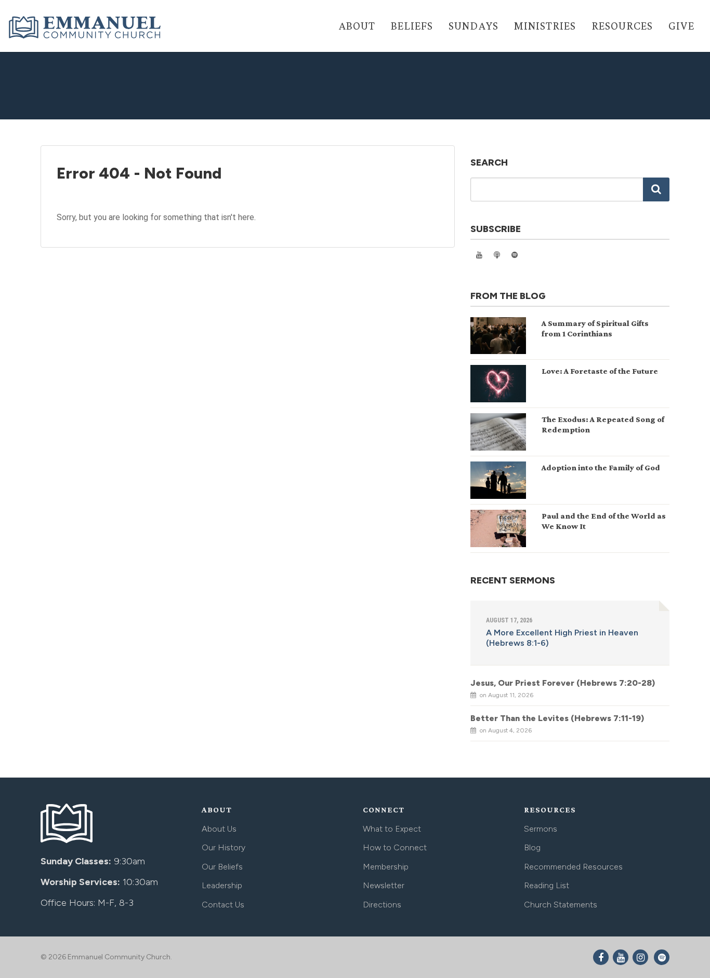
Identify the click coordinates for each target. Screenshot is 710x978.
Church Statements (560, 904)
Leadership (222, 885)
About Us (219, 829)
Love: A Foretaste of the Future (600, 370)
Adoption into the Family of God (601, 467)
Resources (622, 25)
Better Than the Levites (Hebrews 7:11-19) (557, 718)
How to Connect (395, 847)
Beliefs (412, 25)
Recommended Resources (573, 867)
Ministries (545, 25)
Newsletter (383, 885)
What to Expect (392, 829)
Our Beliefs (222, 867)
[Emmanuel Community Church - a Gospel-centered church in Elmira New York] (86, 27)
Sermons (540, 829)
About (356, 25)
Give (681, 25)
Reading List (546, 885)
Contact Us (223, 904)
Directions (382, 904)
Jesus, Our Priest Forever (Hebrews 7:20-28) (562, 683)
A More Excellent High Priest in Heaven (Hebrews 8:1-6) (562, 638)
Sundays (473, 25)
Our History (223, 847)
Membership (386, 867)
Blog (532, 847)
